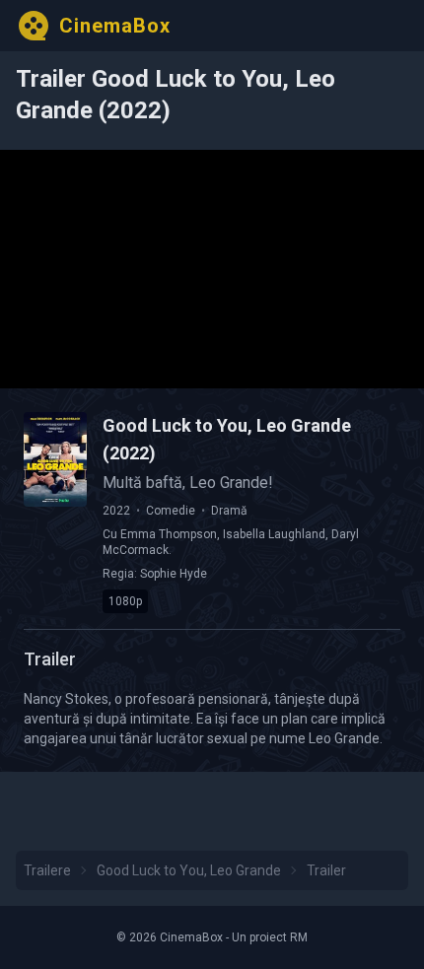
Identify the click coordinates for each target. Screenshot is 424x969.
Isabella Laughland (274, 534)
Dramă (229, 511)
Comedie (170, 511)
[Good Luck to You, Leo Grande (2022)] (55, 459)
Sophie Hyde (173, 574)
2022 (116, 511)
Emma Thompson (168, 534)
